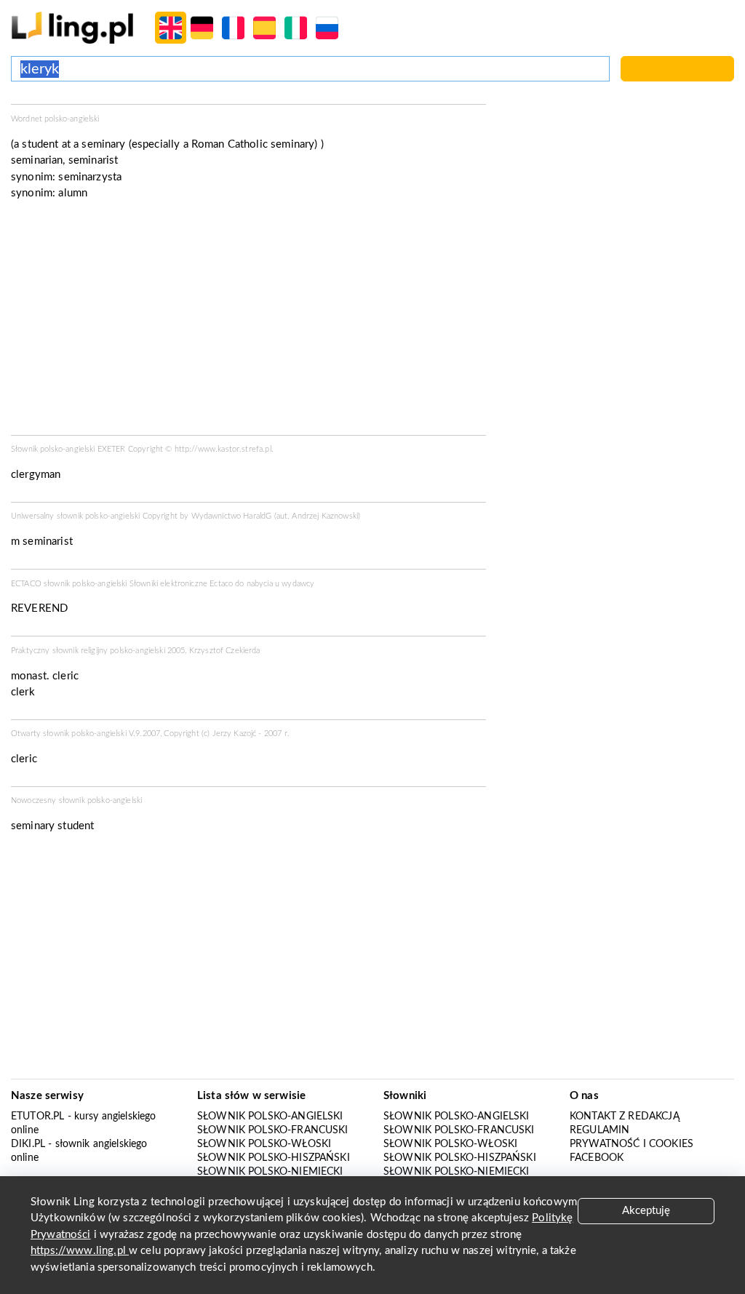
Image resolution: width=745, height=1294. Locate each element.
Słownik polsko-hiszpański (273, 1158)
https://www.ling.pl (80, 1250)
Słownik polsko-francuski (272, 1130)
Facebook (597, 1158)
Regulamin (599, 1130)
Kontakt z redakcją (625, 1116)
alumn (72, 193)
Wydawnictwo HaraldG (231, 516)
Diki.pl (28, 1144)
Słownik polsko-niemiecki (270, 1172)
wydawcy (298, 584)
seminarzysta (89, 177)
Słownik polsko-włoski (264, 1144)
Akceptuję (646, 1210)
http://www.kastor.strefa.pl (223, 449)
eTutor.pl (37, 1116)
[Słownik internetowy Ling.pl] (72, 27)
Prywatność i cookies (631, 1144)
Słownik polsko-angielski (270, 1116)
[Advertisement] (248, 322)
